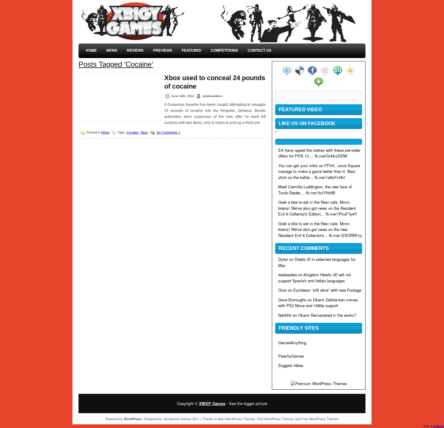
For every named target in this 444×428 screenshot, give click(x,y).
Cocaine (133, 132)
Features (191, 50)
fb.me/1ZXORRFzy (345, 235)
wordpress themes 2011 (182, 418)
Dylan (283, 259)
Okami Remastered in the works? (327, 315)
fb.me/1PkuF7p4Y (341, 214)
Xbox (144, 132)
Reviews (135, 50)
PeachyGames (291, 356)
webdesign (438, 426)
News (111, 50)
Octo (282, 290)
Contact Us (259, 50)
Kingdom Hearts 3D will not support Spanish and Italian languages (314, 278)
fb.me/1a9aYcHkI (329, 177)
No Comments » (168, 132)
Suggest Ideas (291, 365)
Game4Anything (292, 342)
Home (91, 50)
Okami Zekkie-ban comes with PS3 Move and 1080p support (318, 303)
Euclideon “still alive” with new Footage (327, 290)
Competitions (224, 50)
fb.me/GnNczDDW (331, 156)
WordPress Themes (240, 418)
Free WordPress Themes (320, 418)
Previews (162, 50)
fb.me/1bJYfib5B (320, 193)
